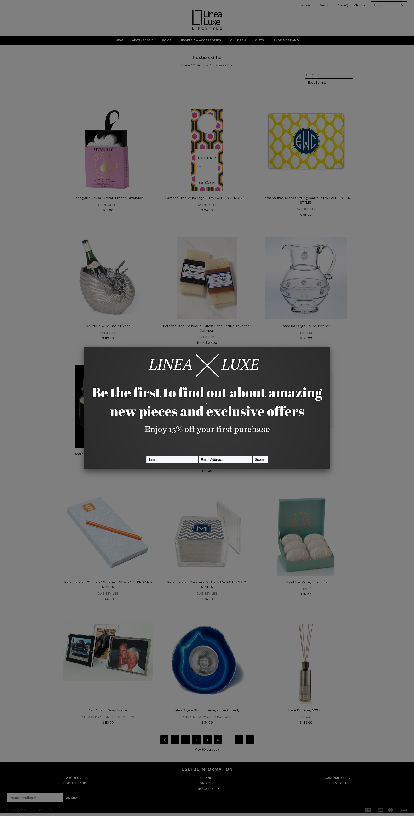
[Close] (329, 346)
